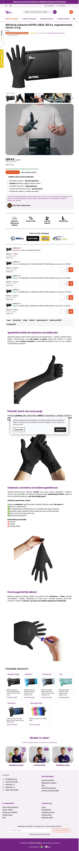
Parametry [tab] (17, 320)
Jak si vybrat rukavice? (10, 807)
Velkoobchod (46, 810)
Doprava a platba (47, 780)
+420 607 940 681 (11, 782)
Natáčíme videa (63, 765)
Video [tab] (25, 320)
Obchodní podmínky (48, 788)
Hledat (54, 12)
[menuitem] (12, 19)
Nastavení (19, 429)
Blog (3, 817)
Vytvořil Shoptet (34, 847)
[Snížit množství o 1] (67, 271)
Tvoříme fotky (39, 765)
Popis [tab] (8, 320)
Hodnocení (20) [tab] (55, 320)
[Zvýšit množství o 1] (67, 268)
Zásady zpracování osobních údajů (39, 834)
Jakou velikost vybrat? (29, 172)
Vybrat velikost (7, 810)
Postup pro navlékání (9, 812)
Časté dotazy (7, 815)
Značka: (12, 35)
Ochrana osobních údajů (50, 791)
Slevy (43, 785)
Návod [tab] (31, 320)
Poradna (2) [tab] (11, 324)
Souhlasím (60, 429)
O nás (43, 807)
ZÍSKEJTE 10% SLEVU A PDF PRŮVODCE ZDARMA (39, 2)
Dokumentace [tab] (41, 320)
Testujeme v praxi (16, 765)
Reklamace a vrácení (48, 783)
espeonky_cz (10, 787)
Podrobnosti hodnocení (56, 33)
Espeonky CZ (10, 784)
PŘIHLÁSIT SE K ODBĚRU (61, 830)
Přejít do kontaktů (11, 790)
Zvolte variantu (12, 172)
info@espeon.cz (11, 779)
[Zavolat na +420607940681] (7, 6)
